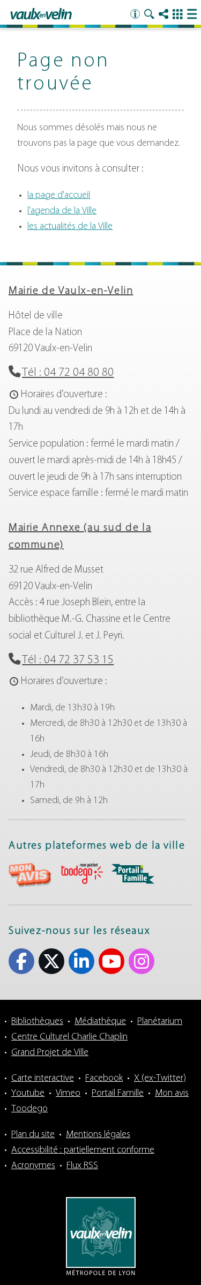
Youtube (111, 961)
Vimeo (68, 1093)
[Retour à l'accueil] (41, 14)
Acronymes (33, 1166)
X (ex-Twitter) (51, 961)
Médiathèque (100, 1022)
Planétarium (159, 1022)
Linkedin (81, 961)
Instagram (141, 961)
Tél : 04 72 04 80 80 (68, 373)
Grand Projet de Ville (49, 1053)
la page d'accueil (58, 195)
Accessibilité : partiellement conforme (82, 1150)
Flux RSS (82, 1166)
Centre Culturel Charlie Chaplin (69, 1037)
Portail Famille (118, 1093)
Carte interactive (42, 1078)
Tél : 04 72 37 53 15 (68, 660)
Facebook (21, 961)
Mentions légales (98, 1135)
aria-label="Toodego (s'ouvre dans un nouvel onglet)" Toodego (81, 873)
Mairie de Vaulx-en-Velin (71, 291)
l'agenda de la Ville (61, 211)
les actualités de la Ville (70, 227)
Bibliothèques (37, 1022)
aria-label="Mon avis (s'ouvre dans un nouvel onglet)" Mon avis (30, 875)
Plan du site (33, 1135)
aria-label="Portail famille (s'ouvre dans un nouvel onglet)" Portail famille (132, 874)
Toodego (29, 1109)
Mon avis (172, 1093)
